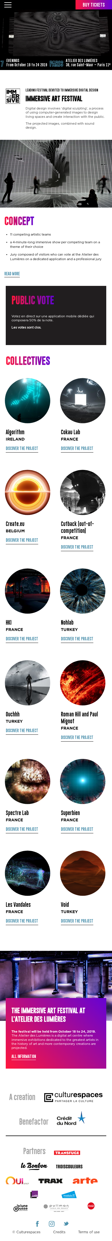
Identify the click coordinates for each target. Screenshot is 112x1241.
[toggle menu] (8, 4)
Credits (59, 1232)
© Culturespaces (26, 1232)
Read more (12, 274)
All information (23, 1057)
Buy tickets (94, 5)
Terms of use (89, 1232)
